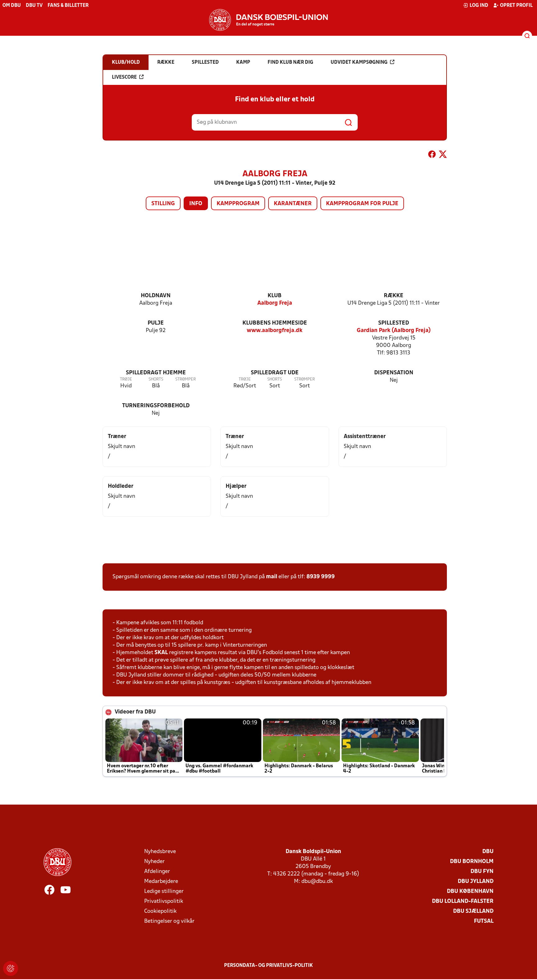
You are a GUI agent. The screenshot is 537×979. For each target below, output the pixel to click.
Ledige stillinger (164, 891)
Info (195, 203)
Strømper (185, 379)
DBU (487, 851)
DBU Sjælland (473, 911)
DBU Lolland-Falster (462, 901)
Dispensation (393, 373)
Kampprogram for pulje (362, 203)
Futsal (483, 921)
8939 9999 (320, 577)
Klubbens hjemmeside (274, 323)
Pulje (156, 323)
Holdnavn (156, 295)
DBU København (470, 891)
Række (393, 295)
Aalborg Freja (274, 303)
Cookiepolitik (160, 911)
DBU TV (34, 5)
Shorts (156, 379)
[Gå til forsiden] (268, 20)
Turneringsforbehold (156, 406)
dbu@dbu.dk (317, 881)
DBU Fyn (481, 871)
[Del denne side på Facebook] (432, 155)
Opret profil (516, 5)
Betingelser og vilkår (169, 921)
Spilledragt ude (275, 373)
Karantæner (293, 203)
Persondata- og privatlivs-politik (268, 965)
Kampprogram (238, 203)
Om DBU (11, 5)
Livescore (124, 77)
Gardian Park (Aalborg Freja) (394, 330)
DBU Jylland (475, 881)
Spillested (393, 323)
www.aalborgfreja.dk (274, 330)
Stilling (163, 203)
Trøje (126, 379)
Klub (275, 295)
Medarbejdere (161, 881)
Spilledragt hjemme (156, 373)
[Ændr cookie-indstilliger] (10, 968)
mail (271, 577)
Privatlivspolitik (163, 901)
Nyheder (154, 861)
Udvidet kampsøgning (359, 62)
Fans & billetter (68, 5)
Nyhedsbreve (160, 851)
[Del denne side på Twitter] (443, 155)
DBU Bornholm (471, 861)
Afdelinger (157, 871)
